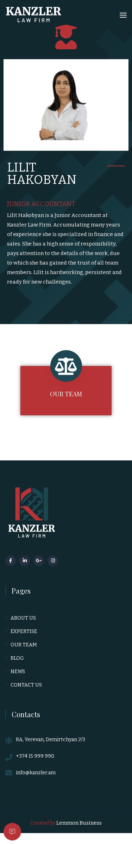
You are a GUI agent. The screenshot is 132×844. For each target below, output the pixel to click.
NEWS (18, 672)
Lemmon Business (79, 823)
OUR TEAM (66, 394)
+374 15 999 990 (35, 756)
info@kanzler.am (36, 773)
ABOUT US (23, 618)
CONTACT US (26, 685)
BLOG (17, 658)
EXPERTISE (24, 631)
